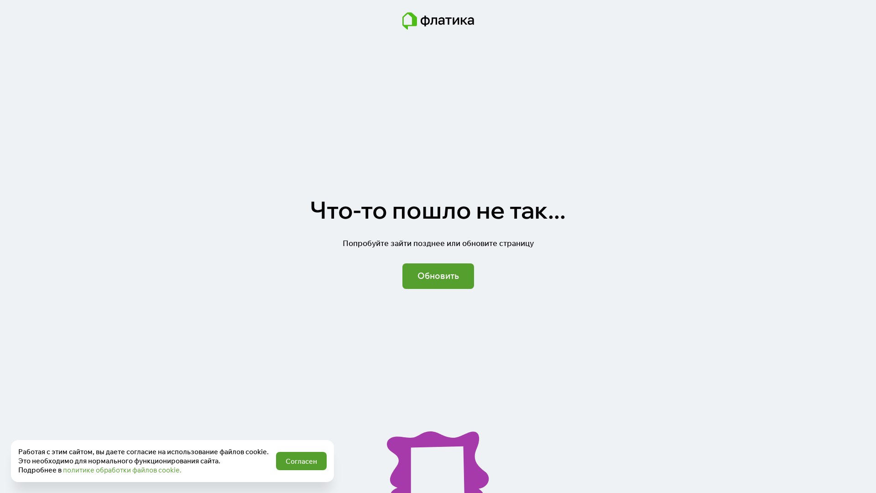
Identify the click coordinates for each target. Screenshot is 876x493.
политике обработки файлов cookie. (122, 470)
